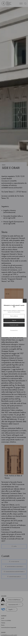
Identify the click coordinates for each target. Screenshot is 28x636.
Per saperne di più (14, 330)
